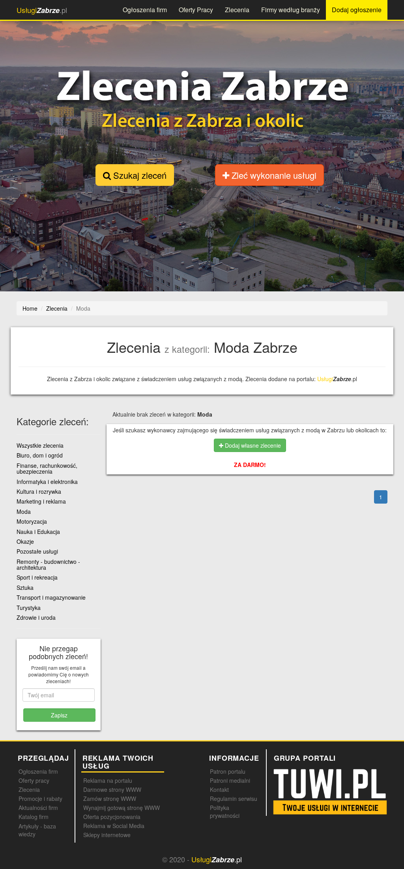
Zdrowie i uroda (36, 617)
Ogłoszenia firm (145, 9)
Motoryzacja (32, 521)
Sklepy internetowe (107, 835)
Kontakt (219, 789)
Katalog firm (34, 817)
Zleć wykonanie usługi (272, 175)
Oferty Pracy (196, 9)
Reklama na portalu (107, 780)
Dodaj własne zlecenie (252, 445)
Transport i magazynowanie (51, 597)
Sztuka (25, 587)
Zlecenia (237, 9)
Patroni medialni (230, 780)
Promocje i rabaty (40, 798)
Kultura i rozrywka (39, 491)
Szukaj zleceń (138, 175)
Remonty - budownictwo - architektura (48, 564)
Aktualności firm (38, 808)
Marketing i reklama (41, 501)
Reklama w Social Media (113, 826)
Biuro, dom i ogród (40, 455)
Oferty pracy (34, 780)
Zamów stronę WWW (109, 798)
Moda (24, 511)
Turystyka (29, 607)
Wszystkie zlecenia (40, 445)
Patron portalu (227, 771)
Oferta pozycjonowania (111, 817)
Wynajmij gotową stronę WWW (121, 808)
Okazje (25, 541)
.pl (42, 10)
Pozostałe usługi (37, 551)
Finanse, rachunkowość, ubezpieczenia (47, 468)
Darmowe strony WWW (112, 789)
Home (29, 308)
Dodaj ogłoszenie (357, 9)
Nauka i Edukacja (38, 531)
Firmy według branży (290, 9)
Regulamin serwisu (233, 798)
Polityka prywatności (224, 811)
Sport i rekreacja (37, 577)
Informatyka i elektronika (47, 481)
